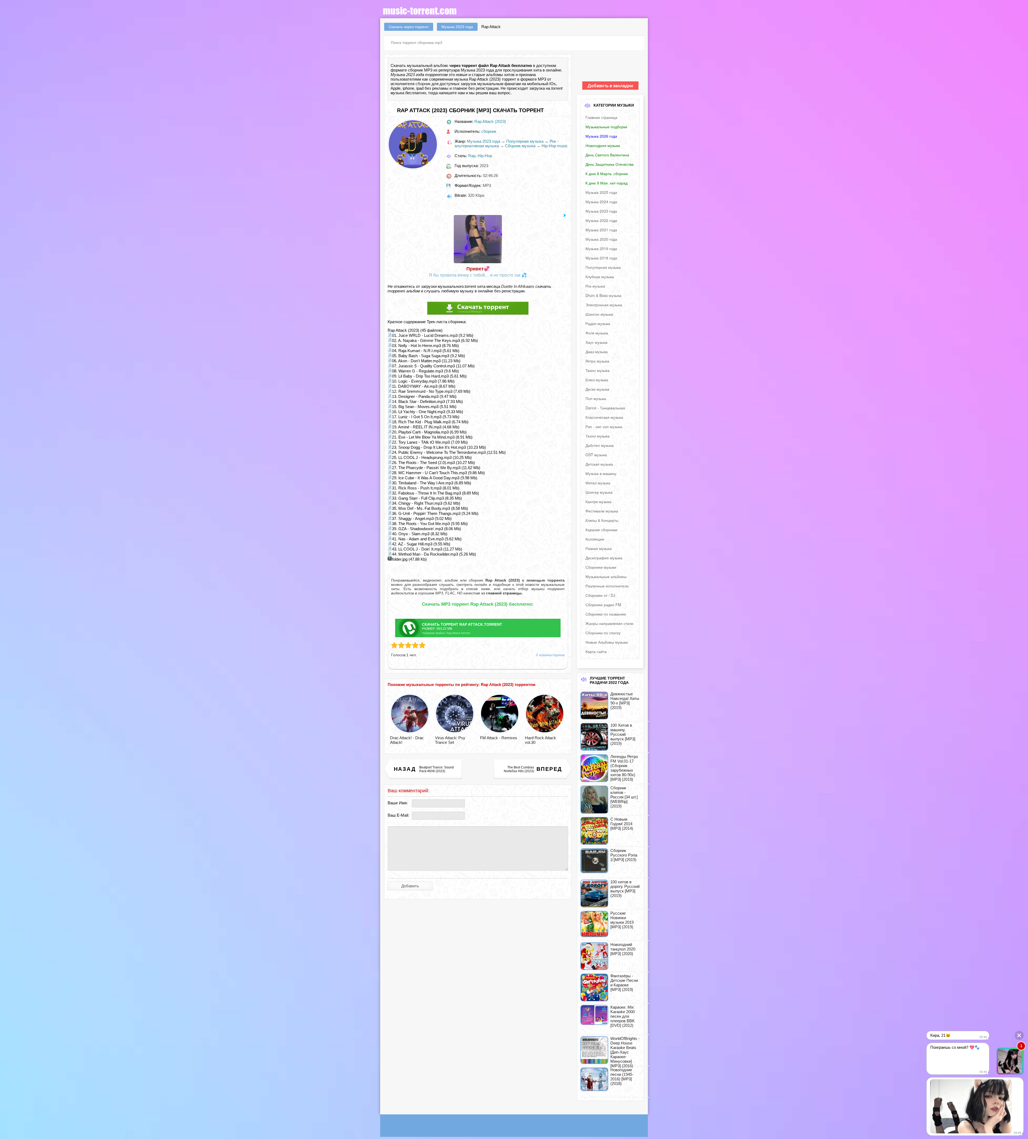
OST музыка (596, 454)
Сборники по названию (605, 614)
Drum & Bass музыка (603, 295)
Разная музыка (598, 548)
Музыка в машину (601, 473)
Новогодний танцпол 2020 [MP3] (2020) (622, 949)
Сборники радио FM (603, 604)
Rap (471, 155)
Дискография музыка (603, 557)
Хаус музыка (596, 342)
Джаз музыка (596, 351)
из (501, 593)
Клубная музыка (599, 276)
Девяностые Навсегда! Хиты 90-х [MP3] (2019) (624, 701)
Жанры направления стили (609, 623)
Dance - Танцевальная (605, 407)
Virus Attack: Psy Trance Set (450, 740)
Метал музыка (597, 482)
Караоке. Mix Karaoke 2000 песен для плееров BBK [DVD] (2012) (622, 1016)
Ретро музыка (597, 361)
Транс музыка (597, 370)
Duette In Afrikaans (517, 286)
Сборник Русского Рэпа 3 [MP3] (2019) (623, 855)
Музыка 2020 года (601, 239)
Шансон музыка (599, 314)
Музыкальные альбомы (605, 576)
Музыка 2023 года (483, 141)
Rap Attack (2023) (490, 121)
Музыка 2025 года (601, 192)
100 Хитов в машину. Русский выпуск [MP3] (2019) (622, 734)
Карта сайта (596, 651)
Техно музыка (597, 436)
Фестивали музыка (601, 511)
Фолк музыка (596, 332)
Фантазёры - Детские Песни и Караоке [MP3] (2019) (624, 983)
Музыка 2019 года (601, 248)
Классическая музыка (604, 417)
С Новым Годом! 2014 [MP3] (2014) (621, 824)
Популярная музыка (524, 141)
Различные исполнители (607, 586)
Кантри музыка (598, 501)
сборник (422, 83)
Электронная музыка (603, 304)
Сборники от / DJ (600, 595)
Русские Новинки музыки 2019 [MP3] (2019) (622, 920)
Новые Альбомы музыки (606, 642)
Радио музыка (597, 323)
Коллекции (594, 539)
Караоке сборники (601, 529)
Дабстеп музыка (599, 445)
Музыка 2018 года (601, 258)
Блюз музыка (596, 379)
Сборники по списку (603, 632)
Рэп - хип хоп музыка (603, 426)
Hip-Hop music (555, 146)
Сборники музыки (600, 567)
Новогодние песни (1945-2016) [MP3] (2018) (621, 1077)
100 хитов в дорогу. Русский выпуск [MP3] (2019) (625, 889)
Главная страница (601, 117)
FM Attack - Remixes (498, 738)
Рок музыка (595, 286)
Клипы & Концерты (601, 520)
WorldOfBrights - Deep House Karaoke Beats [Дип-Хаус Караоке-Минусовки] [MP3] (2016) (625, 1052)
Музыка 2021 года (601, 229)
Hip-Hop (485, 155)
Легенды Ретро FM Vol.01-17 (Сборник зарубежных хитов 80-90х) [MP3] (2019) (624, 768)
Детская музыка (599, 464)
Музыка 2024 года (601, 201)
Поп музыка (595, 398)
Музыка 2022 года (601, 220)
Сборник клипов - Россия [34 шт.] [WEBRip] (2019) (624, 797)
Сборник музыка (520, 146)
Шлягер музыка (599, 492)
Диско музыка (597, 389)
